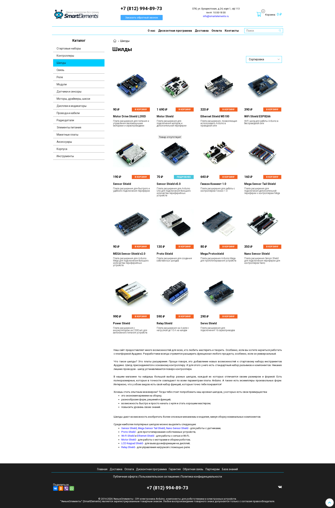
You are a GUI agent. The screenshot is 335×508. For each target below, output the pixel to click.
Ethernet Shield (145, 435)
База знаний (230, 469)
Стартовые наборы (69, 48)
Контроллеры (65, 55)
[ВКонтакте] (55, 488)
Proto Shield (128, 431)
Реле (60, 77)
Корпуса (62, 149)
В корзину (141, 109)
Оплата (217, 30)
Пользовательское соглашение (159, 476)
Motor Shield (128, 439)
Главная (102, 469)
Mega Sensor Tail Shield (151, 428)
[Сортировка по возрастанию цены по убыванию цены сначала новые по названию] (264, 59)
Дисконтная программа (175, 30)
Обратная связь (193, 469)
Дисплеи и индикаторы (71, 105)
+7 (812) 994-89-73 (167, 488)
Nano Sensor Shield (177, 428)
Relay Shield (128, 447)
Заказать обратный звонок (141, 17)
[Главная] (115, 41)
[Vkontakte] (280, 487)
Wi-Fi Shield (128, 435)
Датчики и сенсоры (69, 91)
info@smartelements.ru (216, 16)
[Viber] (66, 488)
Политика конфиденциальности (201, 476)
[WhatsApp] (71, 488)
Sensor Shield (129, 428)
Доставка (202, 30)
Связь (60, 70)
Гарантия (175, 469)
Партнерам (212, 469)
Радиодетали (65, 120)
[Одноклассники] (61, 488)
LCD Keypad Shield (132, 443)
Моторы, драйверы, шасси (73, 98)
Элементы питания (69, 127)
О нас (151, 30)
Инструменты (65, 156)
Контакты (232, 30)
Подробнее (184, 177)
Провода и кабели (68, 113)
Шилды (61, 62)
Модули (62, 84)
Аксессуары (64, 141)
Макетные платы (67, 134)
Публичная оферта (125, 476)
